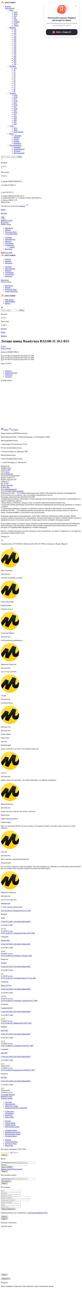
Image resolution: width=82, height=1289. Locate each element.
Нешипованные (10, 489)
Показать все (5, 903)
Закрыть (22, 206)
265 (15, 53)
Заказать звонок (6, 1098)
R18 (15, 116)
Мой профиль (10, 301)
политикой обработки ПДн (37, 1213)
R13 (15, 99)
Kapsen (16, 139)
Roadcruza (17, 143)
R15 (15, 107)
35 (14, 72)
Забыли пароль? (6, 1169)
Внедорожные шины (12, 1134)
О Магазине (9, 1111)
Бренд (11, 134)
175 (15, 35)
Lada (15, 12)
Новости (8, 241)
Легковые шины (11, 1130)
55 (14, 80)
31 (8, 466)
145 (15, 29)
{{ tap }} (4, 176)
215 (15, 43)
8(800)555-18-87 (6, 220)
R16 (15, 110)
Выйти (7, 303)
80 (14, 89)
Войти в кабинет (7, 1167)
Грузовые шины (11, 1136)
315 (15, 62)
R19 (15, 118)
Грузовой (17, 151)
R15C (16, 105)
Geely (16, 24)
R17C (16, 112)
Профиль (12, 66)
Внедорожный (19, 153)
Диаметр (12, 93)
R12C (16, 95)
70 (14, 85)
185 (15, 37)
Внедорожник (18, 491)
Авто (11, 10)
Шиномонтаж (10, 239)
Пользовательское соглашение (16, 1108)
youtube (5, 1094)
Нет (8, 487)
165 (15, 33)
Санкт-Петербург (11, 234)
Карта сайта (9, 1117)
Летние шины (10, 1123)
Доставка (8, 237)
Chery (16, 20)
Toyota (16, 26)
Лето (15, 128)
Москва (8, 230)
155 (15, 31)
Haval (16, 14)
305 (15, 60)
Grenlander (17, 136)
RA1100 (10, 485)
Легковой (17, 147)
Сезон (11, 126)
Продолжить (6, 1278)
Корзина (8, 261)
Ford (15, 16)
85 (14, 91)
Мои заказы (9, 300)
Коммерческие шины (12, 1132)
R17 (15, 114)
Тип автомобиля (15, 145)
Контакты (8, 249)
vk (2, 1094)
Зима (15, 130)
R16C (16, 109)
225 (15, 45)
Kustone (16, 141)
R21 (15, 122)
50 (14, 78)
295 (15, 58)
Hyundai (17, 22)
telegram (12, 1094)
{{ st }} (3, 166)
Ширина (12, 28)
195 (15, 39)
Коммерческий (19, 149)
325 (15, 64)
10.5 (15, 68)
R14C (16, 101)
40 (14, 74)
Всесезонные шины (12, 1127)
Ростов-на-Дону (11, 232)
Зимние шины (10, 1125)
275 (15, 55)
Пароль (3, 1165)
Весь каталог (10, 8)
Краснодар (5, 222)
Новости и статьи (11, 1106)
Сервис (12, 247)
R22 (15, 124)
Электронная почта (8, 1162)
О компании (9, 245)
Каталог (8, 6)
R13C (16, 97)
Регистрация (17, 1169)
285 (15, 56)
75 (14, 87)
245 (15, 49)
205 (15, 41)
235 (15, 47)
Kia (15, 18)
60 (14, 82)
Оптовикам (9, 243)
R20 (15, 120)
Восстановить (6, 1181)
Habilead (17, 137)
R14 (15, 103)
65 (14, 83)
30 (14, 70)
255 (15, 51)
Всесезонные (18, 132)
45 (14, 76)
